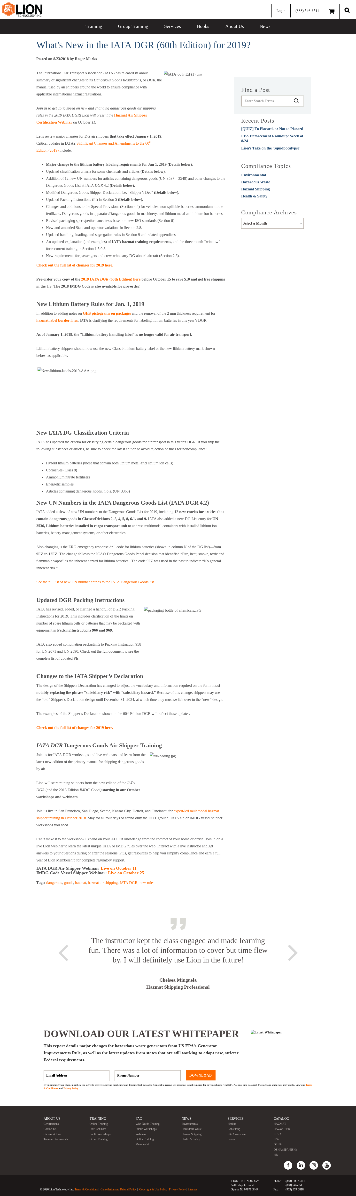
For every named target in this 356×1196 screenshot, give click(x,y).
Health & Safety (254, 196)
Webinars (141, 1134)
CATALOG (281, 1118)
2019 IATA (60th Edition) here (111, 279)
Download (200, 1075)
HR (276, 1155)
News (265, 26)
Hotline (232, 1124)
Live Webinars (98, 1129)
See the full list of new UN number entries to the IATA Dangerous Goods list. (95, 582)
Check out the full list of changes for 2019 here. (74, 265)
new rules (146, 883)
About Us (234, 26)
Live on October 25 (126, 872)
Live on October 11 (119, 868)
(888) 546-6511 (307, 11)
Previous (63, 952)
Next (293, 952)
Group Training (133, 26)
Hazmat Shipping (255, 189)
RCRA (278, 1134)
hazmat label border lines (57, 320)
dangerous (54, 883)
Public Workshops (100, 1134)
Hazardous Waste (255, 182)
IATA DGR (129, 883)
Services (172, 26)
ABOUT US (52, 1118)
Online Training (99, 1124)
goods (68, 883)
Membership (143, 1144)
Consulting (234, 1129)
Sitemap (192, 1189)
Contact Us (50, 1129)
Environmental (253, 175)
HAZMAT (280, 1124)
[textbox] (272, 223)
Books (203, 26)
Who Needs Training (148, 1124)
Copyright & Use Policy (153, 1189)
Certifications (51, 1124)
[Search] (347, 10)
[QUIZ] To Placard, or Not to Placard (272, 129)
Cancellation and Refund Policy (119, 1189)
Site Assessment (237, 1134)
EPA (276, 1139)
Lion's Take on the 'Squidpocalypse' (270, 148)
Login (281, 11)
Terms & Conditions (86, 1189)
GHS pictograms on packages (107, 313)
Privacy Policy (70, 1088)
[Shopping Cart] (331, 11)
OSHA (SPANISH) (285, 1149)
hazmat (80, 883)
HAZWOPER (282, 1129)
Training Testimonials (56, 1139)
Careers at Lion (52, 1134)
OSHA (278, 1144)
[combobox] (272, 223)
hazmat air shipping (103, 883)
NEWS (186, 1118)
